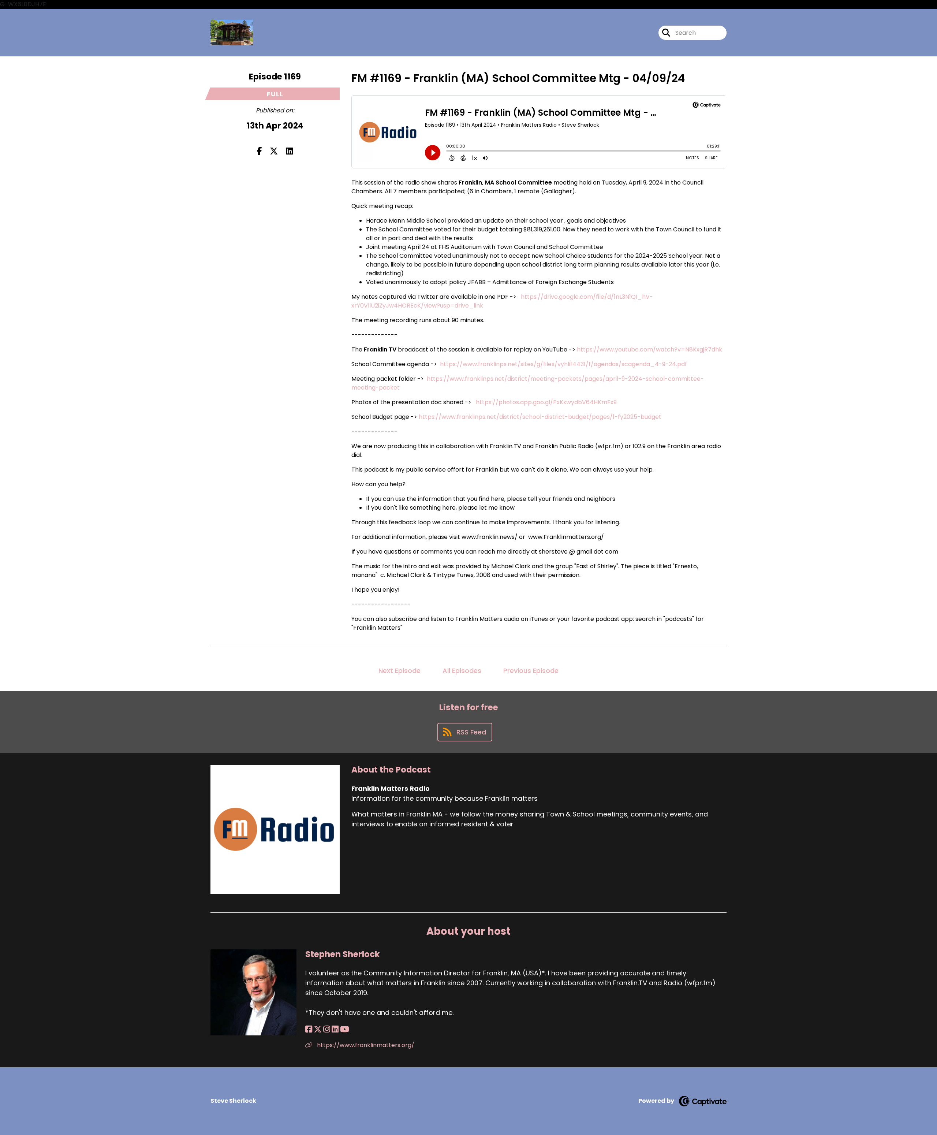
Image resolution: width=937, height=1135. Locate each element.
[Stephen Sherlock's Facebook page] (308, 1029)
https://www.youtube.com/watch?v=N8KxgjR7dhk (649, 349)
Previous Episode (531, 670)
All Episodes (462, 670)
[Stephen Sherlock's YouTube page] (344, 1029)
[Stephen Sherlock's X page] (318, 1029)
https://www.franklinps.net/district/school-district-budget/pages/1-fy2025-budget (540, 417)
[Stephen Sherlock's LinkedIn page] (335, 1029)
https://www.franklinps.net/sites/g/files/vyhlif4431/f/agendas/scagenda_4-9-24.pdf (563, 364)
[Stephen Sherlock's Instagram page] (326, 1029)
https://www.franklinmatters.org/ (365, 1045)
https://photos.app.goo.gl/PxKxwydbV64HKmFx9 (546, 402)
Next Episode (399, 670)
